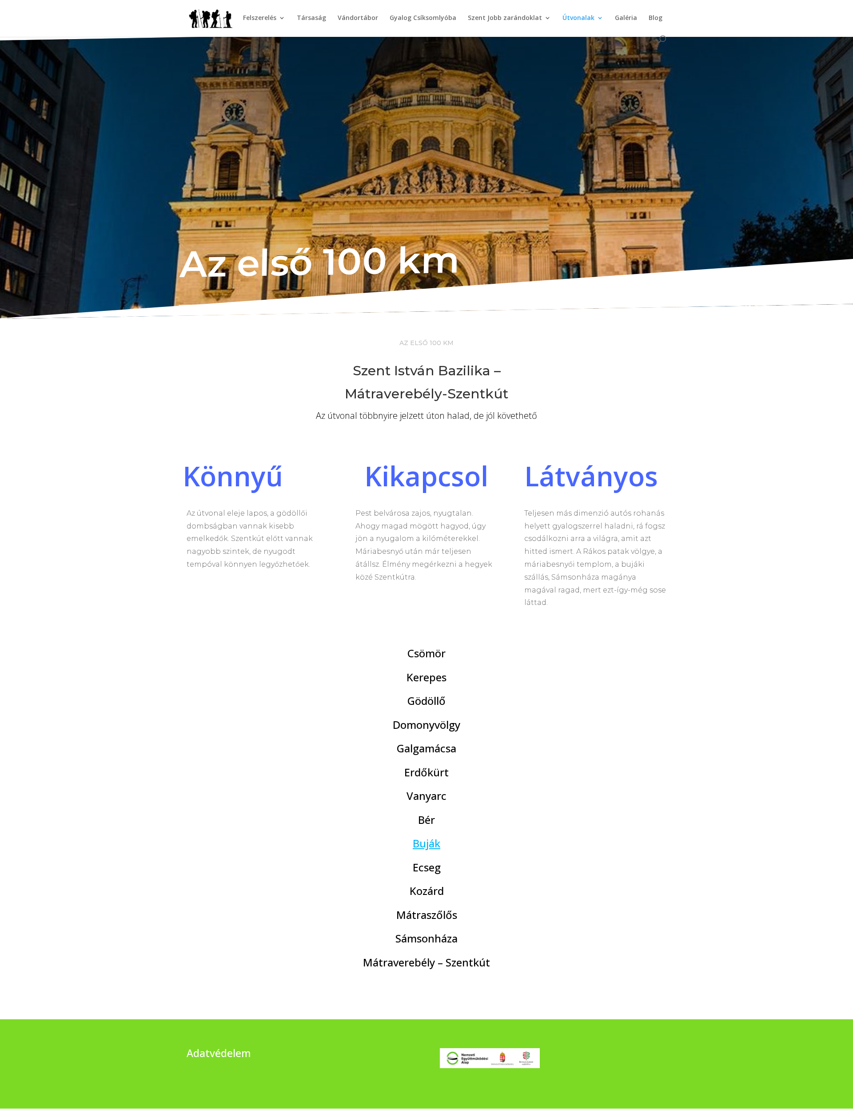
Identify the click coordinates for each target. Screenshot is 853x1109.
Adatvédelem (219, 1053)
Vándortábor (358, 18)
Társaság (311, 18)
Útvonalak (578, 18)
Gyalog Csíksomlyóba (423, 18)
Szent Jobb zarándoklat (505, 18)
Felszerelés (259, 18)
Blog (655, 18)
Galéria (626, 18)
